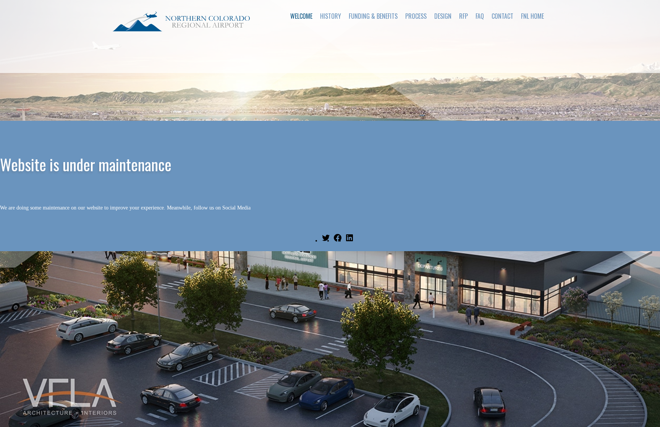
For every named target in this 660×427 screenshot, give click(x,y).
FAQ (480, 16)
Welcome (301, 16)
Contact (502, 16)
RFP (463, 16)
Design (442, 16)
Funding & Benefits (373, 16)
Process (416, 16)
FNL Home (532, 16)
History (330, 16)
